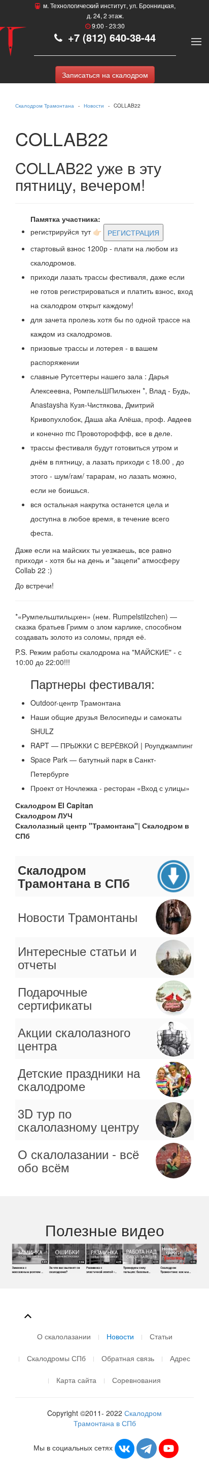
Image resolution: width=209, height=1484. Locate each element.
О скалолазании (64, 1336)
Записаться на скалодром (105, 75)
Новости (94, 105)
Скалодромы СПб (56, 1358)
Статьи (161, 1336)
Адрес (180, 1358)
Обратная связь (127, 1358)
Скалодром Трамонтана (44, 105)
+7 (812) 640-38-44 (110, 37)
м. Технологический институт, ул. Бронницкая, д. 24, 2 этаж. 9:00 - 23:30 (109, 15)
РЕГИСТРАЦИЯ (133, 232)
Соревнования (136, 1380)
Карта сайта (76, 1380)
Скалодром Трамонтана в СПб (118, 1418)
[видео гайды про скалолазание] (105, 1257)
